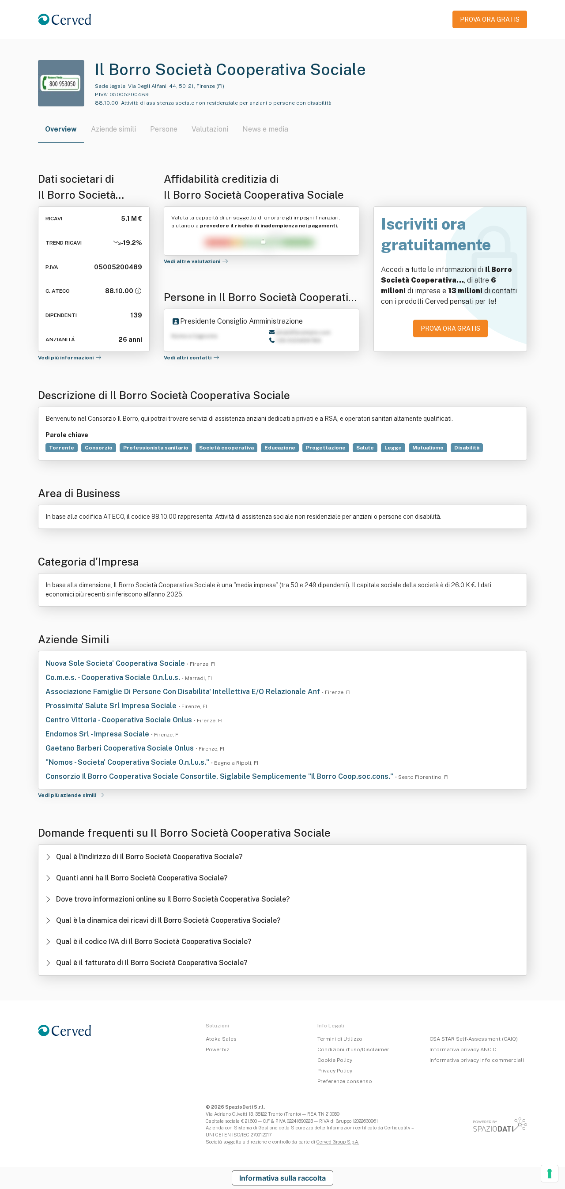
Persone (163, 129)
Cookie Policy (334, 1060)
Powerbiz (217, 1049)
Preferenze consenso (344, 1081)
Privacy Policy (334, 1071)
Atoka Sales (221, 1039)
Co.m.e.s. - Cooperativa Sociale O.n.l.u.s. (113, 677)
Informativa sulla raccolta (282, 1178)
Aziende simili (113, 129)
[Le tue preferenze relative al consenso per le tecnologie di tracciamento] (549, 1173)
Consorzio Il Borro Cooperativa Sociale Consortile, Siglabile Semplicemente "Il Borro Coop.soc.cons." (220, 776)
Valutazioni (210, 129)
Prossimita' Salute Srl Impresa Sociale (111, 706)
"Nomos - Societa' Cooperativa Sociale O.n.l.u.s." (128, 762)
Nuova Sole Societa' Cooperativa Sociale (116, 663)
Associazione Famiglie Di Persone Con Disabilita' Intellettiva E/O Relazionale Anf (183, 691)
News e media (265, 129)
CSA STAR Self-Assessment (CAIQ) (473, 1039)
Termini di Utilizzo (339, 1039)
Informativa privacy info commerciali (476, 1060)
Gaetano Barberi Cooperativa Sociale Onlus (120, 748)
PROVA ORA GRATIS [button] (490, 19)
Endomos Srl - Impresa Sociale (98, 734)
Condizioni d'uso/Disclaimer (353, 1049)
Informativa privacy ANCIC (462, 1049)
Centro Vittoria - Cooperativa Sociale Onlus (119, 720)
